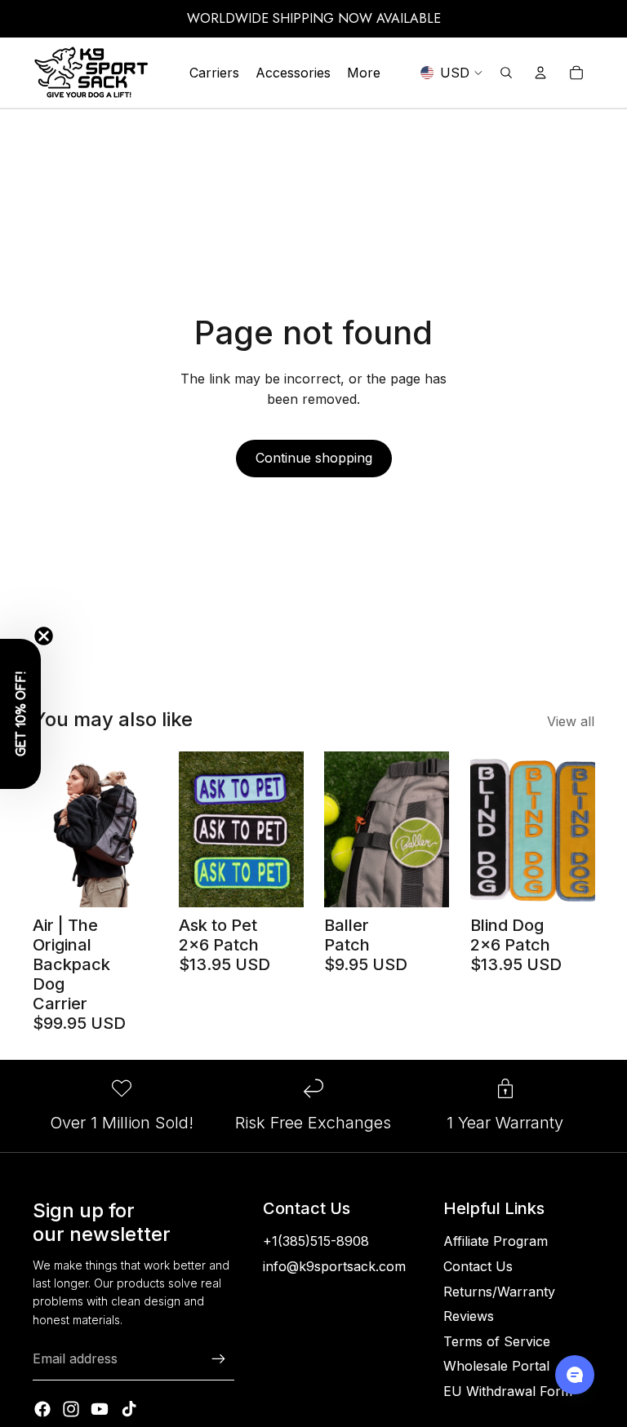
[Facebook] (42, 1409)
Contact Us (478, 1266)
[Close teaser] (43, 636)
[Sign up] (218, 1359)
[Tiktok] (129, 1409)
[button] (20, 714)
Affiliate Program (495, 1241)
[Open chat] (574, 1374)
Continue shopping (314, 458)
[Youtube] (99, 1409)
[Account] (540, 73)
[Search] (506, 72)
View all (570, 721)
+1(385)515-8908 (316, 1241)
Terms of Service (496, 1341)
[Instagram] (71, 1409)
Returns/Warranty (499, 1291)
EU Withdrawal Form (507, 1391)
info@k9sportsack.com (334, 1266)
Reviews (468, 1316)
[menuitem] (364, 72)
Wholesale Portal (496, 1366)
